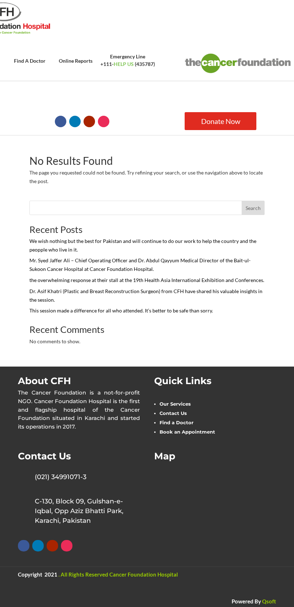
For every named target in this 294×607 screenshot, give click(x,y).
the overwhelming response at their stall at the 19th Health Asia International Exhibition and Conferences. (146, 280)
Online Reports (76, 61)
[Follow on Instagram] (103, 121)
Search (253, 208)
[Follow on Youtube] (89, 121)
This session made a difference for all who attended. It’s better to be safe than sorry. (121, 310)
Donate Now (220, 121)
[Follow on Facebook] (60, 121)
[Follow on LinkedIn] (75, 121)
